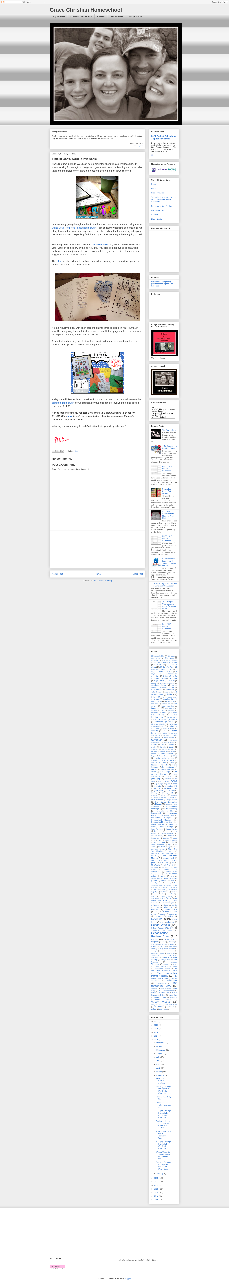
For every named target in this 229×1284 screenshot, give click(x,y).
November (161, 1043)
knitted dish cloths (171, 840)
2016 (156, 1039)
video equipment (169, 990)
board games (170, 701)
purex (156, 912)
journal (175, 838)
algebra (153, 683)
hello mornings (157, 800)
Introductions (155, 838)
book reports (166, 704)
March (159, 1072)
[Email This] (53, 451)
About (153, 188)
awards (167, 692)
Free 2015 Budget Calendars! (166, 626)
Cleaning (154, 731)
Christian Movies (159, 719)
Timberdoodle (171, 981)
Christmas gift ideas (164, 722)
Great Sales (171, 790)
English (153, 756)
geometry (168, 778)
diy (163, 744)
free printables (135, 16)
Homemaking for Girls (164, 811)
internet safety (157, 836)
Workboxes (158, 1007)
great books (158, 791)
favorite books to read (164, 758)
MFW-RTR (165, 867)
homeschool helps (168, 815)
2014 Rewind (155, 658)
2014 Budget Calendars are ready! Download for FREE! (169, 605)
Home (98, 574)
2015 (156, 1178)
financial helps (168, 760)
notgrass (174, 892)
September (161, 1050)
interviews (171, 835)
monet (172, 876)
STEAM (163, 946)
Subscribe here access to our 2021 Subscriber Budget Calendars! (163, 199)
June (158, 1061)
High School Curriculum (166, 802)
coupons (166, 735)
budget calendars (168, 706)
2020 (156, 1025)
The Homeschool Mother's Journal (164, 974)
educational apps (168, 749)
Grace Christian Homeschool (86, 10)
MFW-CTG (168, 865)
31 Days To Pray (166, 667)
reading (162, 914)
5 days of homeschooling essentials (164, 674)
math (171, 851)
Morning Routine (156, 878)
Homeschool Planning (161, 820)
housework (158, 831)
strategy (154, 951)
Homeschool (156, 813)
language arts (159, 842)
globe (168, 784)
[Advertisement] (97, 549)
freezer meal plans (167, 769)
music (172, 880)
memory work (168, 858)
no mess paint (159, 889)
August (159, 1053)
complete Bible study (63, 403)
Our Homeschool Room (81, 16)
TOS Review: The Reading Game (169, 447)
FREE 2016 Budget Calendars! (167, 468)
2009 (156, 1200)
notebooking (164, 892)
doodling (171, 744)
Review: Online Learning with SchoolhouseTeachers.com (169, 562)
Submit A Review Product (161, 206)
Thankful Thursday (160, 966)
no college (174, 887)
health (172, 797)
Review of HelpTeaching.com (163, 1105)
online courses (167, 896)
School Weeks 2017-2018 (162, 928)
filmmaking (154, 760)
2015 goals (169, 658)
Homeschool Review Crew (162, 822)
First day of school (158, 762)
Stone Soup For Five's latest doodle (71, 227)
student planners (168, 951)
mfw (173, 863)
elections (154, 751)
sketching (172, 942)
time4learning (161, 983)
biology (156, 699)
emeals (153, 753)
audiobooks (170, 690)
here (69, 416)
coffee (165, 731)
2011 (156, 1193)
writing (153, 1009)
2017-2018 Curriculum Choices (165, 663)
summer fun (171, 953)
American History (158, 685)
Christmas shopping (158, 724)
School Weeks (117, 16)
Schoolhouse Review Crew (160, 934)
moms (163, 876)
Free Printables (157, 193)
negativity (168, 883)
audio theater (156, 690)
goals (175, 784)
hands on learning (160, 797)
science (154, 939)
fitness (154, 765)
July (158, 1057)
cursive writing (169, 742)
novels (156, 894)
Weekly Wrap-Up (160, 1002)
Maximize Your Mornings (162, 853)
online (153, 896)
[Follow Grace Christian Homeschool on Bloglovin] (57, 1268)
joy (155, 840)
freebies (154, 769)
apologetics (164, 687)
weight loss (156, 1004)
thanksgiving (173, 966)
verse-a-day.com (138, 145)
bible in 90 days (157, 697)
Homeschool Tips (158, 824)
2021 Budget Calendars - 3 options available (163, 137)
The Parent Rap (169, 430)
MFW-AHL (155, 865)
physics (174, 905)
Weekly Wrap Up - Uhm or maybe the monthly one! (163, 1155)
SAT (161, 922)
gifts (159, 781)
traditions (154, 988)
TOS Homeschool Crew (164, 984)
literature (161, 847)
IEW (167, 831)
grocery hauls (168, 793)
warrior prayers (160, 997)
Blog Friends (156, 219)
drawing (153, 747)
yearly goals (163, 1009)
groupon (154, 795)
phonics (166, 905)
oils (162, 894)
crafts (175, 735)
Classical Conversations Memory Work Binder (168, 514)
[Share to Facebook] (60, 451)
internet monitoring (167, 833)
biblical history (172, 697)
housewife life (171, 829)
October (160, 1046)
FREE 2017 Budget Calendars (167, 538)
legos (169, 844)
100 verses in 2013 (157, 656)
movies (163, 881)
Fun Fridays (165, 772)
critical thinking (169, 737)
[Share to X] (58, 451)
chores (164, 713)
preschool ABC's (170, 909)
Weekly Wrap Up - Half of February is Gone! (163, 1134)
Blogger (128, 1279)
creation (157, 737)
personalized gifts (168, 903)
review (170, 916)
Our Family (166, 898)
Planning (154, 909)
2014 (156, 1182)
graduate (157, 786)
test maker (166, 964)
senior (164, 942)
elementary (164, 751)
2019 (156, 1029)
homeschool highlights (161, 818)
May (158, 1064)
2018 (156, 1032)
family (175, 756)
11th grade (171, 656)
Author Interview (156, 692)
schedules (170, 922)
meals (153, 856)
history (158, 804)
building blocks (170, 708)
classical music (168, 728)
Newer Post (57, 574)
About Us (171, 681)
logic (169, 847)
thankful (174, 964)
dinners (154, 745)
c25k (162, 710)
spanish (172, 944)
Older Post (138, 574)
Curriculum (156, 740)
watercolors (173, 997)
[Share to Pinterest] (63, 451)
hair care (164, 795)
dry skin (163, 747)
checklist (171, 710)
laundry (171, 842)
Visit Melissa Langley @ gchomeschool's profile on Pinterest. (162, 283)
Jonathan (166, 838)
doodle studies (101, 244)
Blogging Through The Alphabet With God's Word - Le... (163, 1089)
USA (160, 990)
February (160, 1075)
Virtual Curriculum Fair (160, 993)
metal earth (164, 863)
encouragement (167, 754)
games (169, 776)
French (153, 771)
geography (155, 778)
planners (168, 907)
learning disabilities (157, 844)
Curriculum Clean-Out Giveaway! (166, 491)
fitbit (172, 763)
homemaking (171, 809)
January (160, 1173)
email (173, 751)
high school (172, 800)
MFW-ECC (154, 867)
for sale (164, 765)
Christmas (173, 719)
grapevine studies (170, 788)
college (164, 733)
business (154, 710)
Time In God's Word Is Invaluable (162, 1080)
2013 (156, 1185)
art (173, 687)
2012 (156, 1189)
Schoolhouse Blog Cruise (161, 930)
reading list (173, 914)
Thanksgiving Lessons (162, 968)
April (158, 1068)
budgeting (155, 708)
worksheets (170, 1007)
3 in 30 (157, 665)
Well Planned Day (171, 1004)
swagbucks (165, 960)
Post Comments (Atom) (103, 581)
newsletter (164, 887)
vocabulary (173, 995)
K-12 (160, 840)
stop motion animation (167, 948)
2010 (156, 1196)
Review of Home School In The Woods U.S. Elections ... (163, 1124)
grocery (154, 793)
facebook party (164, 756)
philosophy (155, 905)
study (93, 227)
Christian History (171, 717)
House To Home (157, 829)
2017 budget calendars (169, 660)
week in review (163, 999)
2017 (156, 1036)
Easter (171, 747)
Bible (76, 451)
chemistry (154, 712)
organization (155, 898)
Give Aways (171, 781)
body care (154, 704)
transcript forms (165, 988)
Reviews (101, 16)
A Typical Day (59, 16)
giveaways (159, 784)
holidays (168, 804)
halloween (174, 795)
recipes (158, 916)
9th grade (173, 678)
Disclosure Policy (158, 210)
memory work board (159, 860)
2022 (156, 1021)
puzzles (166, 912)
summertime (155, 955)
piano (156, 907)
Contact (154, 215)
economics (154, 749)
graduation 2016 (171, 786)
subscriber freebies (157, 953)
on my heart (170, 894)
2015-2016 (154, 660)
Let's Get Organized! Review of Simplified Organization (165, 584)
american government (167, 683)
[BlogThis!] (55, 451)
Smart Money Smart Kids (159, 944)
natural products (156, 883)
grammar (157, 788)
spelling (154, 946)
